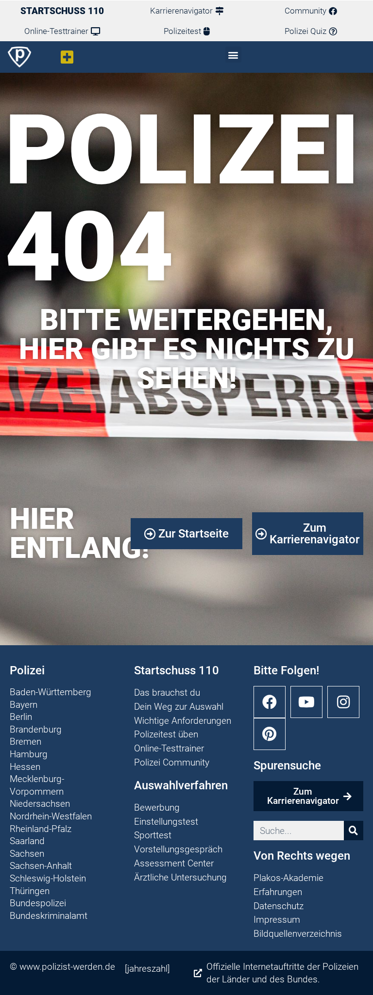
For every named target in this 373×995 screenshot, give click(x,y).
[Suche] (353, 830)
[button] (67, 57)
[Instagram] (343, 702)
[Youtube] (306, 702)
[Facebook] (270, 702)
